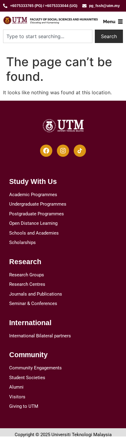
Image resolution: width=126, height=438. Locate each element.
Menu (109, 21)
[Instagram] (63, 151)
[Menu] (120, 21)
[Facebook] (46, 151)
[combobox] (47, 36)
